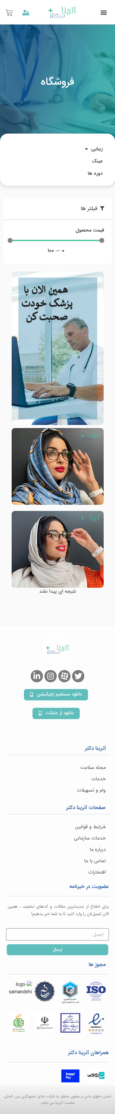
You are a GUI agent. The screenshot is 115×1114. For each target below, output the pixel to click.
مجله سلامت (93, 767)
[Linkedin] (37, 676)
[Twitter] (78, 676)
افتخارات (97, 872)
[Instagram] (50, 676)
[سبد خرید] (10, 13)
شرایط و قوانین (90, 827)
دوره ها (95, 173)
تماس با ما (95, 861)
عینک (97, 161)
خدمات (98, 779)
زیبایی (97, 149)
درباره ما (98, 849)
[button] (103, 12)
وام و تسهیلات (91, 790)
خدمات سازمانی (90, 838)
